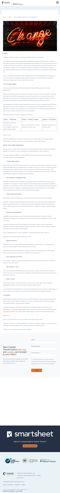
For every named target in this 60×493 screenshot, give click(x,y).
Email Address (35, 352)
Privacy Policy (41, 363)
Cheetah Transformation (19, 309)
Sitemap (23, 484)
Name (33, 339)
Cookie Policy (17, 484)
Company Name (35, 346)
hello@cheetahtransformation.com (14, 481)
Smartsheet (6, 311)
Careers (4, 484)
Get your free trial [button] (30, 446)
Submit (37, 370)
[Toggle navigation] (57, 2)
